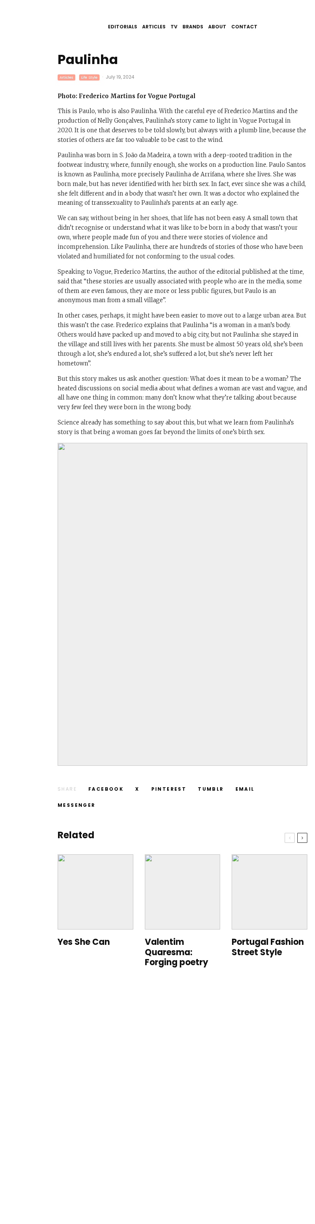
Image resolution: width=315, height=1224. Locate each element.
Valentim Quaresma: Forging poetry (176, 952)
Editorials (122, 26)
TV (174, 26)
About (217, 26)
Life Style (89, 77)
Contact (244, 26)
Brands (192, 26)
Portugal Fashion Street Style (268, 947)
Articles (154, 26)
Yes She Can (84, 942)
